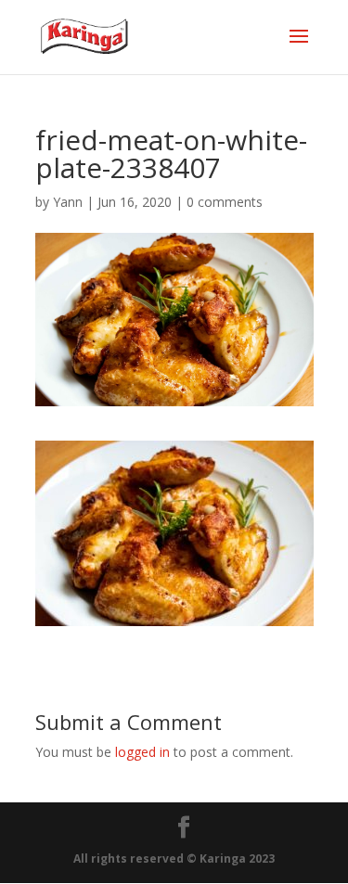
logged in (142, 752)
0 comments (225, 202)
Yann (68, 202)
